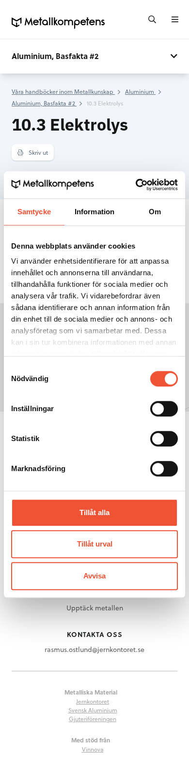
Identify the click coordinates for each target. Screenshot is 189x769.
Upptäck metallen (94, 608)
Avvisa (94, 576)
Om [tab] (155, 211)
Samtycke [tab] (34, 211)
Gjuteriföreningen (92, 718)
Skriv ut (37, 152)
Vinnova (93, 749)
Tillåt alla (94, 512)
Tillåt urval (94, 544)
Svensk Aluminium (92, 710)
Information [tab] (94, 211)
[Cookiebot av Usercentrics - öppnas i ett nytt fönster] (136, 184)
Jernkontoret (92, 701)
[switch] (164, 408)
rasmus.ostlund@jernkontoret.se (94, 649)
